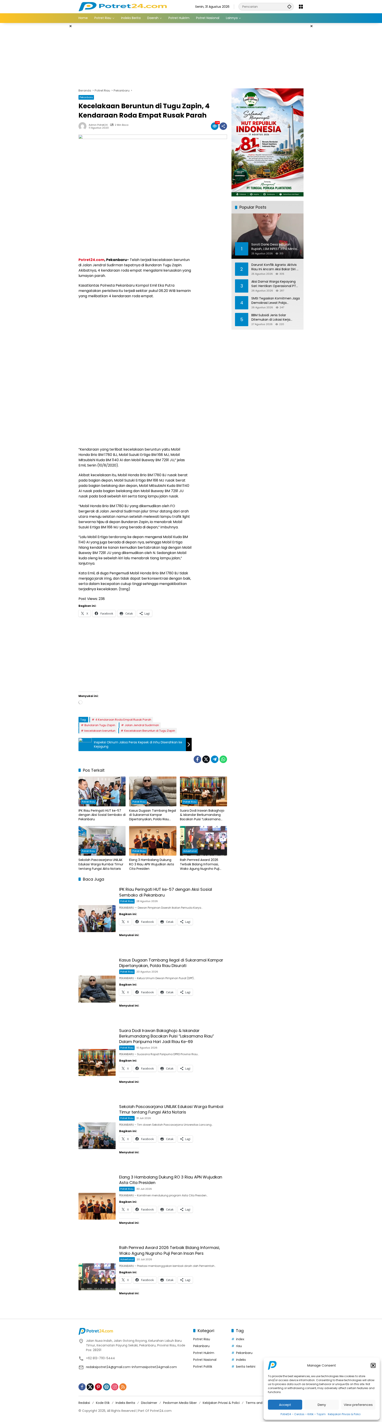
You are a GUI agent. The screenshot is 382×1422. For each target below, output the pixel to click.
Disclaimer (149, 1403)
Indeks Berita (125, 1403)
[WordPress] (106, 1386)
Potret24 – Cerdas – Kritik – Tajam (303, 1414)
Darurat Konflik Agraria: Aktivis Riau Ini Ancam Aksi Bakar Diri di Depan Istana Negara (275, 267)
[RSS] (122, 1386)
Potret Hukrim (203, 1353)
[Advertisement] (56, 89)
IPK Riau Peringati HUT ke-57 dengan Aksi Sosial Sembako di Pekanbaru (102, 815)
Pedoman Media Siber (180, 1403)
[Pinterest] (98, 1386)
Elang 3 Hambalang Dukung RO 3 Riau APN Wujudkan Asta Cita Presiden (151, 864)
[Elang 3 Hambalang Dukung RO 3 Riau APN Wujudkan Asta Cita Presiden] (152, 841)
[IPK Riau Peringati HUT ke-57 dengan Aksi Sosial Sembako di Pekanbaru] (102, 791)
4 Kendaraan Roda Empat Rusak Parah (123, 720)
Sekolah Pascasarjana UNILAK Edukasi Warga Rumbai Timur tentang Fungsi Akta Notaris (100, 864)
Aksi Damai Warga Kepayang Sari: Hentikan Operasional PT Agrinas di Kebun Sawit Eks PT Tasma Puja (273, 283)
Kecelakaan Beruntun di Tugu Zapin (149, 731)
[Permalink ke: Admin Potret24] (83, 126)
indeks (241, 1359)
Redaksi (84, 1403)
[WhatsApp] (223, 759)
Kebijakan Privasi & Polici (344, 1414)
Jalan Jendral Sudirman (142, 725)
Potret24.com (91, 259)
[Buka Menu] (301, 6)
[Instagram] (114, 1386)
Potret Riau (88, 801)
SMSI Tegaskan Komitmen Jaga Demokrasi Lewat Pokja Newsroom (275, 300)
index (240, 1339)
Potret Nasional (204, 1359)
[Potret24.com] (122, 6)
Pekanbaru (86, 97)
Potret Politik (202, 1366)
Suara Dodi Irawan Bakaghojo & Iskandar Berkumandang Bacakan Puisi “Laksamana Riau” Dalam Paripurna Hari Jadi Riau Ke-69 (202, 815)
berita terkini (245, 1366)
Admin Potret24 (98, 125)
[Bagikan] (223, 126)
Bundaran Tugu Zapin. (100, 725)
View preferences (358, 1404)
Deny (322, 1404)
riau (239, 1346)
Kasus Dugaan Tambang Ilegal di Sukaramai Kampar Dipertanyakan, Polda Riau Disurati (152, 815)
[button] (373, 1365)
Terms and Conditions (263, 1403)
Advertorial (190, 851)
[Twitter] (206, 759)
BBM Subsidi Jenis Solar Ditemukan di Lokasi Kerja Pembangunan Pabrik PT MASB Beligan (274, 317)
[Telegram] (214, 759)
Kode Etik (103, 1403)
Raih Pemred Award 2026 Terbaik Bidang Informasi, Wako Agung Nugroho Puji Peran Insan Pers (199, 864)
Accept (285, 1404)
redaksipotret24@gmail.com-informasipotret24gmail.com (131, 1367)
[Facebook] (197, 759)
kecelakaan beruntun (99, 731)
